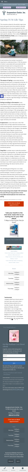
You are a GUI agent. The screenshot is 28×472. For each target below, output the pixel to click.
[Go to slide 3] (14, 319)
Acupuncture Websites (11, 452)
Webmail (10, 461)
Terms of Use (12, 456)
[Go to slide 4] (15, 319)
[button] (2, 96)
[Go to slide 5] (17, 319)
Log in (18, 461)
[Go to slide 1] (10, 319)
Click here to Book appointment (14, 204)
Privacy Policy (19, 456)
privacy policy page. (18, 389)
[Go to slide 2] (12, 319)
